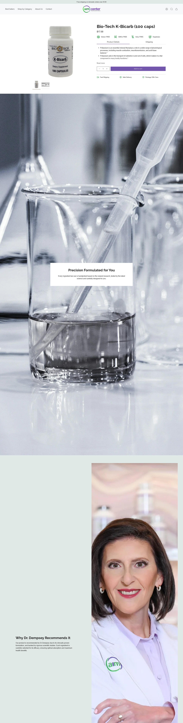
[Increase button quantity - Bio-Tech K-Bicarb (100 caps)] (107, 69)
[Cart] (176, 9)
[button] (25, 9)
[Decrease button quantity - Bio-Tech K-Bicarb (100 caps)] (99, 69)
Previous (32, 52)
